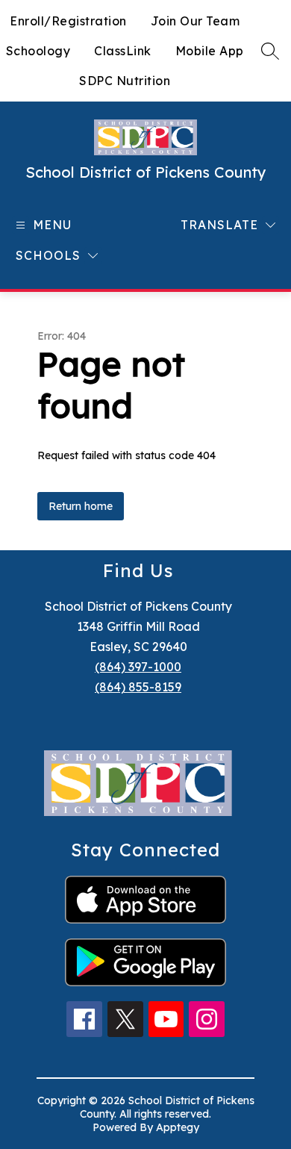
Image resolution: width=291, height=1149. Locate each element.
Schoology (38, 50)
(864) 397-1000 (138, 666)
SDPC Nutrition (124, 80)
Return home (80, 506)
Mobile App (209, 50)
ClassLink (122, 50)
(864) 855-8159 (138, 686)
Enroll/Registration (68, 20)
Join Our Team (195, 20)
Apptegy (177, 1127)
